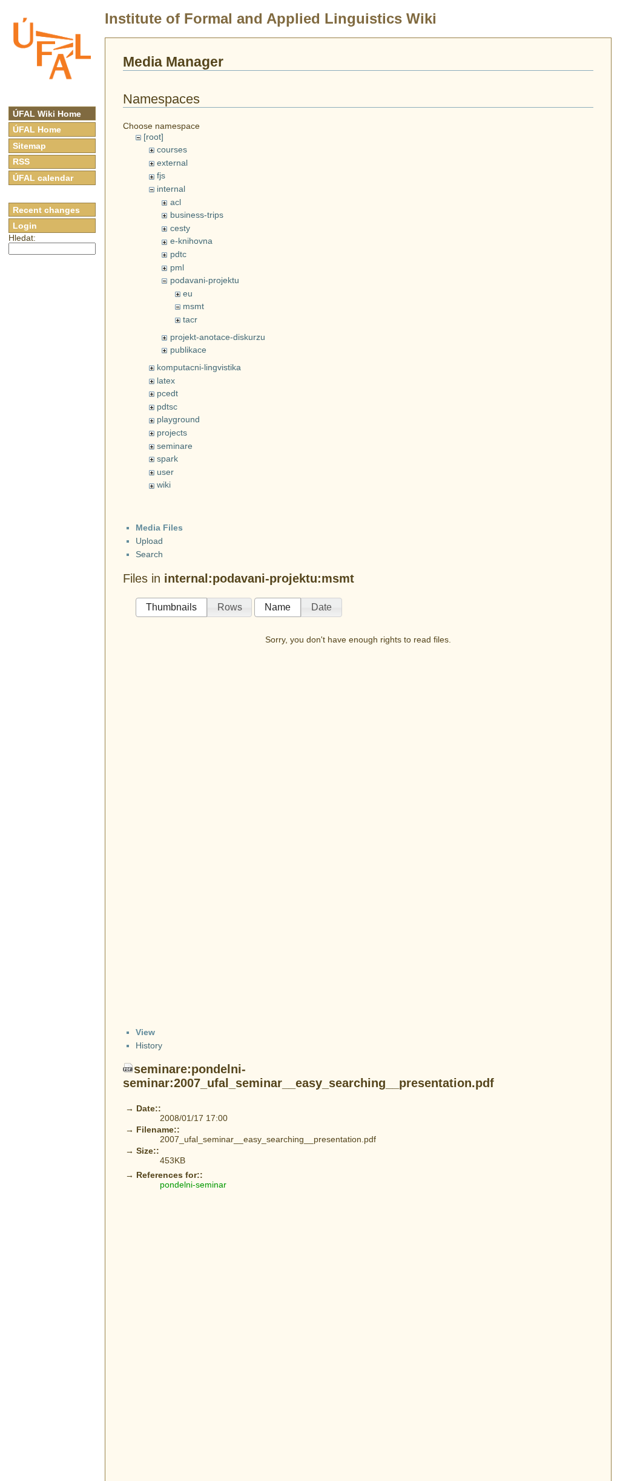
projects (172, 432)
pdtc (178, 254)
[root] (153, 137)
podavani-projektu (204, 280)
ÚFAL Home (37, 129)
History (149, 1045)
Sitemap (29, 146)
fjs (161, 175)
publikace (188, 350)
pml (177, 267)
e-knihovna (191, 241)
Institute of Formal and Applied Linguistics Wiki (271, 18)
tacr (190, 319)
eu (188, 293)
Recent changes (46, 210)
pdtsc (167, 406)
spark (167, 458)
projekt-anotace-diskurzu (217, 337)
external (172, 163)
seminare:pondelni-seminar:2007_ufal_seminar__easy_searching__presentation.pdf (308, 1076)
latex (166, 380)
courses (172, 149)
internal (171, 189)
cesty (180, 228)
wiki (164, 484)
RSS (21, 161)
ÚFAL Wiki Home (47, 114)
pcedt (167, 393)
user (165, 472)
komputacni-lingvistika (199, 367)
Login (25, 225)
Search (149, 554)
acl (175, 202)
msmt (193, 306)
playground (178, 419)
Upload (149, 541)
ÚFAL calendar (43, 178)
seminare (175, 446)
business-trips (196, 215)
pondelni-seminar (193, 1184)
